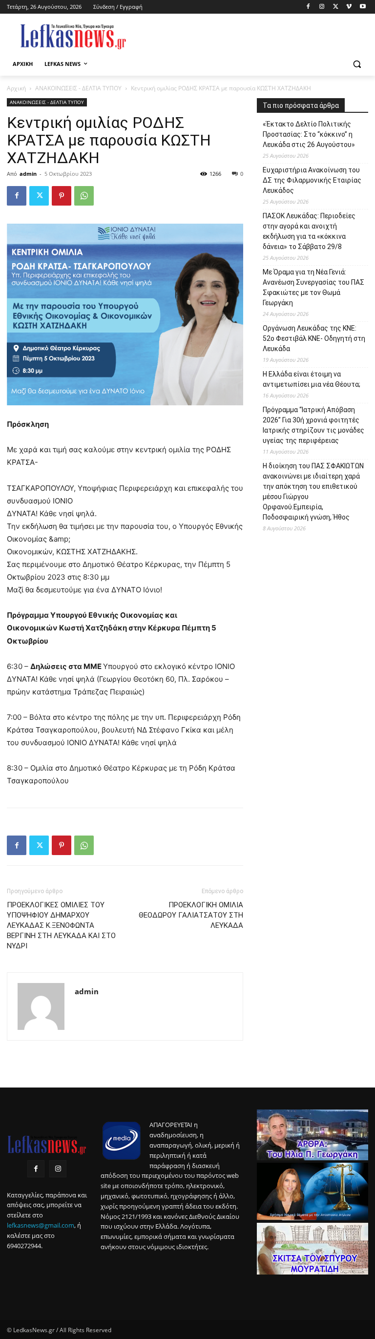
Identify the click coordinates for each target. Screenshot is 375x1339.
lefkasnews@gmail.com (40, 1225)
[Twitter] (335, 7)
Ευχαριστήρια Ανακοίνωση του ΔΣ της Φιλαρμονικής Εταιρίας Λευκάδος (312, 180)
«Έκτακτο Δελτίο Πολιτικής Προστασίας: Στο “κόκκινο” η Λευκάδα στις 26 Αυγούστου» (309, 134)
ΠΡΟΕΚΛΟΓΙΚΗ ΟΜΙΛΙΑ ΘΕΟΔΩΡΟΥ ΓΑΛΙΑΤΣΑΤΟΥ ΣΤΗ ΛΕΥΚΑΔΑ (191, 915)
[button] (356, 64)
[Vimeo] (348, 7)
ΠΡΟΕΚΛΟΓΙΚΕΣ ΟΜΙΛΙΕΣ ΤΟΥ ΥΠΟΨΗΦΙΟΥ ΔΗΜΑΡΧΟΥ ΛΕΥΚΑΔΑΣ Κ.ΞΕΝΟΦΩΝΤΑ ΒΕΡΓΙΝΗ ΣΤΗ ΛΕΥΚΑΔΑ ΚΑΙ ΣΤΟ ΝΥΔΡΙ (61, 925)
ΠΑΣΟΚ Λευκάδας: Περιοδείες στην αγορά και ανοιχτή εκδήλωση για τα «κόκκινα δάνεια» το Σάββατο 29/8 (309, 231)
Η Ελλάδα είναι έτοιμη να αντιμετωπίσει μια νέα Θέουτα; (311, 379)
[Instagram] (322, 7)
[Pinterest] (61, 196)
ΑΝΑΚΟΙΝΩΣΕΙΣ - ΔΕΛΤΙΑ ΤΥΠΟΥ (78, 88)
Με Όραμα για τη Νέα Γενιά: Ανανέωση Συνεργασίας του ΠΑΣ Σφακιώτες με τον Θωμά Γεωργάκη (313, 287)
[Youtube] (362, 7)
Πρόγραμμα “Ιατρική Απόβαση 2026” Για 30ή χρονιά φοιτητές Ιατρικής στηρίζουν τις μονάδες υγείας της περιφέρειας (313, 425)
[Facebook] (308, 7)
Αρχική (16, 88)
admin (28, 173)
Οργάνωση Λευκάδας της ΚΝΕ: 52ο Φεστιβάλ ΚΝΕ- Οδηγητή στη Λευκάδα (314, 338)
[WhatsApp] (84, 196)
